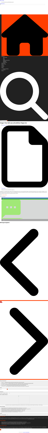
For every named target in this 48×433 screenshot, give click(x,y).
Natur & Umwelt (3, 69)
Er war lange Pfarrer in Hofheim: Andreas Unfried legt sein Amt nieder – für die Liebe (17, 386)
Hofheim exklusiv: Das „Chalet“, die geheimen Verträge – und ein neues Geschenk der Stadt (21, 383)
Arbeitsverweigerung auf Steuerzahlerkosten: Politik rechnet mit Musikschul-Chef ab (16, 384)
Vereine (4, 59)
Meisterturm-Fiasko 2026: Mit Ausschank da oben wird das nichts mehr (14, 382)
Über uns (3, 70)
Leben (3, 58)
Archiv (1, 414)
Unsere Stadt (3, 56)
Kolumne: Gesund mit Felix (6, 60)
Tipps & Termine (5, 57)
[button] (3, 199)
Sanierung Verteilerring (5, 68)
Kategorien (1, 393)
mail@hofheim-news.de (31, 418)
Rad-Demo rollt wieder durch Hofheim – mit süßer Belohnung (10, 411)
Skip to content (2, 0)
